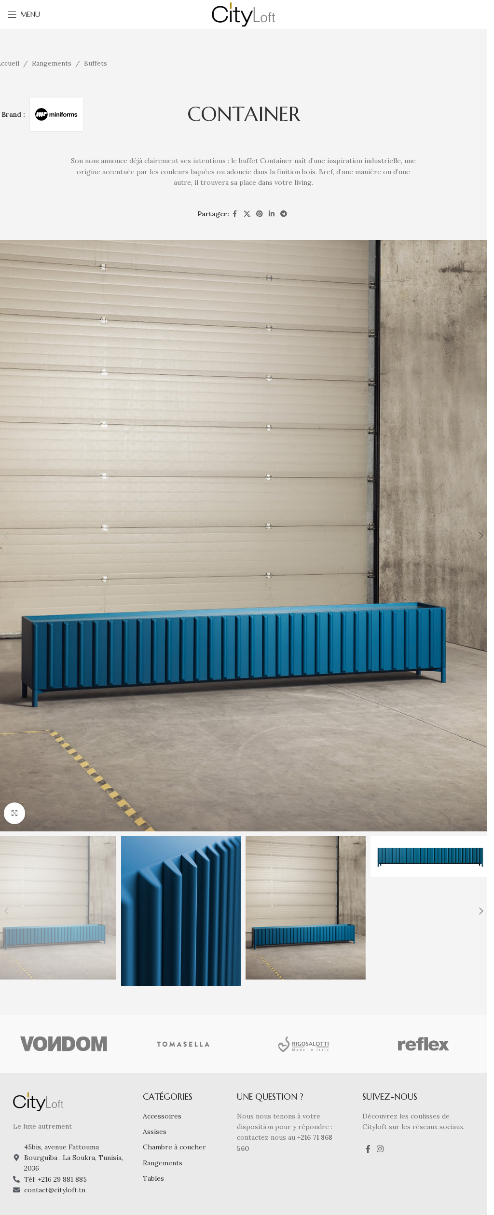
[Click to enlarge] (15, 813)
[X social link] (247, 214)
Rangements (51, 63)
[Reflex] (423, 1044)
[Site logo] (243, 14)
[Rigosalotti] (303, 1044)
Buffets (95, 63)
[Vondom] (64, 1044)
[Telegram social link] (283, 214)
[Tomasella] (183, 1044)
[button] (481, 535)
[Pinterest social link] (259, 214)
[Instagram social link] (380, 1149)
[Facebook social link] (235, 214)
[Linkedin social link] (271, 214)
